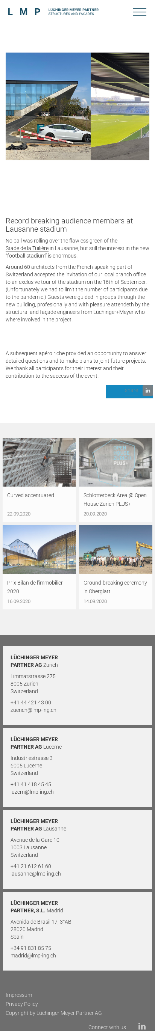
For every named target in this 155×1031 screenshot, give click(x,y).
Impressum (19, 995)
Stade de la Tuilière (27, 248)
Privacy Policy (22, 1004)
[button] (129, 391)
